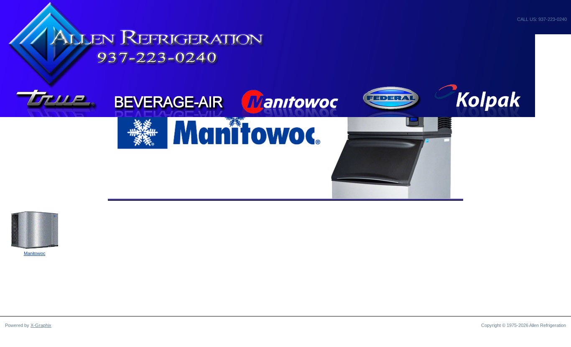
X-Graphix (41, 325)
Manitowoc (35, 253)
